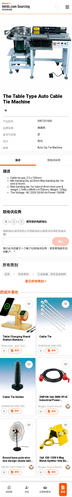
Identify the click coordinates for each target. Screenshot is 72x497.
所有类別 (23, 274)
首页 (7, 274)
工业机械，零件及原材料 (51, 274)
